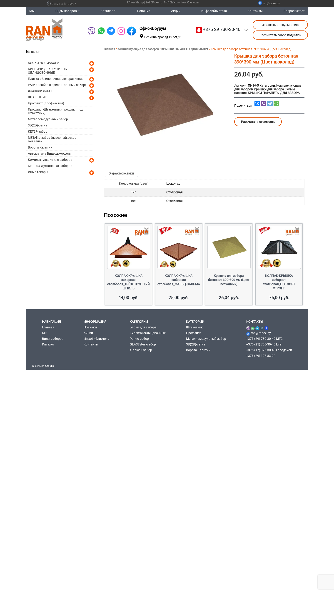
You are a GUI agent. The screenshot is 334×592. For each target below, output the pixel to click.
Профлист (193, 333)
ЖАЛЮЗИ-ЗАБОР (40, 91)
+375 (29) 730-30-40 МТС (264, 338)
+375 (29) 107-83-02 (260, 356)
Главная (109, 49)
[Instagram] (262, 327)
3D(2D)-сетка (37, 125)
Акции (175, 11)
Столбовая (174, 192)
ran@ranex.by (271, 3)
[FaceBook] (131, 31)
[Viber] (91, 31)
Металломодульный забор (48, 119)
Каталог (107, 11)
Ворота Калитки (40, 147)
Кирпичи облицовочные (148, 333)
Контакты (255, 11)
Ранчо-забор (139, 338)
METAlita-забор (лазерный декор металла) (52, 139)
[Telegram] (111, 31)
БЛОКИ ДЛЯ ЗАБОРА (43, 63)
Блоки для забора (143, 327)
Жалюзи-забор (141, 350)
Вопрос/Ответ (294, 11)
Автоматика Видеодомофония (50, 153)
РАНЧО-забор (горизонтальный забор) (57, 85)
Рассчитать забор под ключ (280, 35)
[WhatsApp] (101, 31)
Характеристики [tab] (121, 173)
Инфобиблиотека (214, 11)
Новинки (143, 11)
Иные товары (38, 172)
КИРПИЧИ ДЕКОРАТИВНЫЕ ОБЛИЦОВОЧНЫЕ (48, 70)
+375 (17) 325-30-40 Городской (269, 350)
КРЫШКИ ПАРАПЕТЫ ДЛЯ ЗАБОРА (184, 49)
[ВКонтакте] (257, 103)
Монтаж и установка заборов (50, 166)
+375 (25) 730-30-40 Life (263, 344)
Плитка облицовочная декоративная (56, 79)
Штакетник (194, 327)
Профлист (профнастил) (46, 103)
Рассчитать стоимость (258, 121)
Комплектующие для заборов (138, 49)
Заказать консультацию (280, 25)
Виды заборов (66, 11)
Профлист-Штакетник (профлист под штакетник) (55, 111)
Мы (32, 11)
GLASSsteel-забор (143, 344)
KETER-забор (37, 131)
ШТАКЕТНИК (37, 97)
